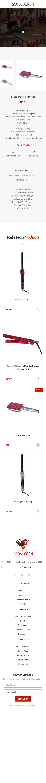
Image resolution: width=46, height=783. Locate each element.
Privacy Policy (23, 655)
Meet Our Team (23, 599)
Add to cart (38, 309)
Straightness (23, 634)
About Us (23, 590)
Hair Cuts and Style (23, 616)
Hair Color (23, 621)
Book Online (23, 595)
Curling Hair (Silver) (23, 502)
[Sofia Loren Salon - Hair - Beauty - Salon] (23, 4)
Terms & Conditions (23, 646)
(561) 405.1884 (25, 567)
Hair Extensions (23, 629)
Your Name (23, 685)
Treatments (23, 625)
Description (21, 171)
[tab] (21, 171)
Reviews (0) (21, 180)
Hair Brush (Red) (23, 435)
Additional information (21, 175)
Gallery (23, 604)
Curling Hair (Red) (23, 300)
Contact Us (23, 664)
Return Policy (23, 651)
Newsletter (23, 660)
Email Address (23, 691)
